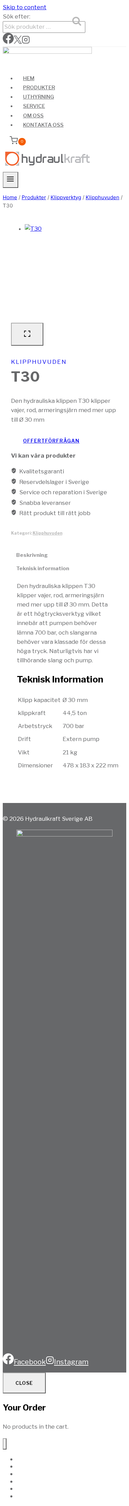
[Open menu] (10, 180)
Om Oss (33, 116)
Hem (28, 78)
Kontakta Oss (43, 125)
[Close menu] (5, 1444)
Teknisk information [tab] (42, 568)
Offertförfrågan (51, 441)
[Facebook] (8, 41)
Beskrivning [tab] (32, 555)
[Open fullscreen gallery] (27, 334)
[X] (18, 41)
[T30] (71, 270)
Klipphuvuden (39, 361)
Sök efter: (16, 16)
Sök (78, 22)
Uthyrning (38, 97)
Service (34, 106)
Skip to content (24, 7)
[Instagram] (26, 41)
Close (24, 1383)
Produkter (39, 88)
